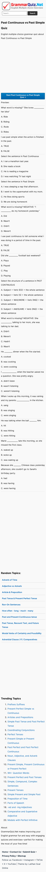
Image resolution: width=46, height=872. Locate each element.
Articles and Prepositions (20, 717)
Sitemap (22, 856)
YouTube (12, 864)
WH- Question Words (18, 773)
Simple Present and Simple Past (24, 794)
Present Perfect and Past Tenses (25, 777)
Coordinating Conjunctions (21, 730)
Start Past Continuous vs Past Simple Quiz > (23, 96)
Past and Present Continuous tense (19, 617)
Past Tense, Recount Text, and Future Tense (20, 625)
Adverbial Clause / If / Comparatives (19, 639)
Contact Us (15, 852)
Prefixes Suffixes (16, 704)
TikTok (39, 860)
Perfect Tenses (15, 734)
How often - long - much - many (17, 610)
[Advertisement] (23, 66)
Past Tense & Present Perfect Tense (19, 598)
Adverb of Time (9, 580)
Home (5, 852)
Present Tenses (16, 790)
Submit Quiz (29, 852)
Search (32, 13)
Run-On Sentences (11, 604)
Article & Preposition (12, 592)
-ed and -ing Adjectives (20, 807)
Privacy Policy (9, 856)
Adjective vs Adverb (12, 586)
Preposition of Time (17, 798)
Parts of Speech (16, 803)
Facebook (17, 860)
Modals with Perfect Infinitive (22, 820)
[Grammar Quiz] (22, 6)
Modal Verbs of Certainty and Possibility (21, 633)
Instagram (29, 860)
